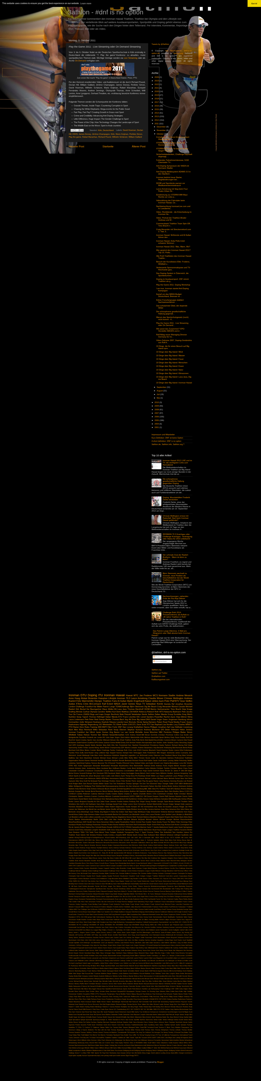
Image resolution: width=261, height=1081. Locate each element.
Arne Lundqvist (163, 850)
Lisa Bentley (142, 960)
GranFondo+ (73, 914)
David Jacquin (163, 884)
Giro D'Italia (114, 912)
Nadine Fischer (182, 983)
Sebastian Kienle (154, 704)
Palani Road (162, 722)
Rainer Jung (158, 781)
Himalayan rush (74, 922)
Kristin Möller (151, 776)
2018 (157, 99)
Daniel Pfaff (163, 796)
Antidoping (168, 748)
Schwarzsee (154, 1012)
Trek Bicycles (84, 1037)
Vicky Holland (135, 763)
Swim (157, 1025)
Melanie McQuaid (138, 819)
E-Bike (184, 891)
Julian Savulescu (154, 942)
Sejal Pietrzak (169, 1014)
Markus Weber (97, 971)
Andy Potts (136, 740)
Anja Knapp (187, 709)
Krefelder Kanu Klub (95, 955)
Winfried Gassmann (180, 1048)
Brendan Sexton (139, 860)
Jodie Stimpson (86, 722)
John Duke (80, 940)
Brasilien (130, 860)
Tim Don (142, 784)
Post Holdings (87, 825)
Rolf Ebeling (156, 1007)
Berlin (142, 740)
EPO (96, 743)
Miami (107, 978)
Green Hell (107, 914)
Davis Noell (78, 886)
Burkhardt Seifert (146, 863)
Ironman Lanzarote (175, 927)
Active (80, 766)
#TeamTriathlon (110, 837)
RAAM (152, 999)
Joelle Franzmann (146, 937)
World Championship (113, 748)
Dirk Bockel (81, 709)
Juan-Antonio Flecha (127, 942)
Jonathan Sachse (144, 940)
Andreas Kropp (85, 848)
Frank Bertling (92, 904)
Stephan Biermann (103, 1022)
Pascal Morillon (121, 994)
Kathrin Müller (183, 948)
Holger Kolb (96, 922)
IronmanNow (149, 807)
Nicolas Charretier (129, 986)
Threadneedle (122, 1032)
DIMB (138, 796)
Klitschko (158, 953)
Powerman (97, 825)
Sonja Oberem (120, 730)
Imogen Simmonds (168, 753)
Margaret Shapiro (164, 817)
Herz (183, 919)
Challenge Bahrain (75, 871)
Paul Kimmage (103, 781)
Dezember (161, 127)
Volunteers (164, 1043)
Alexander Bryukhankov (120, 766)
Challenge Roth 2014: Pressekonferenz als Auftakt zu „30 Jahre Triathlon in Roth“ (176, 614)
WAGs (186, 1043)
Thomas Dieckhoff (135, 709)
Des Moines (117, 886)
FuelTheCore (173, 907)
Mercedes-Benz (170, 976)
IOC (138, 717)
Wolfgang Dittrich (151, 1050)
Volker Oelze (156, 1043)
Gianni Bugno (92, 912)
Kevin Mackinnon (105, 755)
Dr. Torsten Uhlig (130, 891)
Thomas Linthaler (175, 1030)
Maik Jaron (115, 966)
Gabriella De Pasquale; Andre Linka (117, 909)
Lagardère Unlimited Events (82, 958)
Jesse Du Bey (142, 809)
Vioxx (112, 1043)
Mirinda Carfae (172, 981)
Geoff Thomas (167, 909)
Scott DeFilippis (183, 1012)
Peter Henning (114, 996)
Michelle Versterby (119, 981)
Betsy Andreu (124, 791)
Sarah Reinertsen (120, 1012)
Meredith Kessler (181, 976)
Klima (190, 717)
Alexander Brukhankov (101, 766)
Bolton (186, 858)
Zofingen (177, 835)
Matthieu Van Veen (76, 758)
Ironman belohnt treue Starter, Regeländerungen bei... (169, 178)
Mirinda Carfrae (82, 712)
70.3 (115, 724)
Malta (141, 966)
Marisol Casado (178, 707)
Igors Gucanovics (186, 925)
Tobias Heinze (83, 735)
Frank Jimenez (110, 802)
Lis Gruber (134, 960)
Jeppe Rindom (131, 809)
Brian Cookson (151, 860)
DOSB (147, 709)
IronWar (153, 927)
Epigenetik (109, 896)
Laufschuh (168, 776)
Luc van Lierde (127, 732)
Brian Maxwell (171, 860)
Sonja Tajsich (82, 717)
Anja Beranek (158, 748)
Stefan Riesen (73, 1022)
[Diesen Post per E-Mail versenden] (72, 130)
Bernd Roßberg (159, 855)
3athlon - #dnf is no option (105, 12)
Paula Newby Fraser (159, 822)
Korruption (189, 953)
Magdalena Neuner (125, 817)
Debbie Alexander (88, 886)
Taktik (91, 832)
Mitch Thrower (139, 758)
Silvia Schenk (146, 1017)
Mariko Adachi (104, 968)
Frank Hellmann (103, 904)
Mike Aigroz (129, 981)
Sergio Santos (179, 1014)
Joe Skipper (136, 937)
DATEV (132, 796)
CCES (186, 791)
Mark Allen (73, 730)
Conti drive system (172, 876)
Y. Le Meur (82, 1053)
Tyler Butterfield (166, 832)
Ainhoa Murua (181, 840)
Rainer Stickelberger (113, 1002)
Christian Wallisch (124, 873)
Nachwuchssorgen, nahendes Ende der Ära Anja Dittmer (175, 597)
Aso (191, 850)
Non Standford (107, 989)
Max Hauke (117, 819)
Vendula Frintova (96, 835)
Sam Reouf (85, 1012)
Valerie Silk (84, 835)
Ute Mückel (126, 1040)
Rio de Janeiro (74, 827)
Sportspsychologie (99, 1019)
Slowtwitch (102, 830)
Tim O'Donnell (151, 784)
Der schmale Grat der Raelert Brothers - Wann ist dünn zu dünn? (175, 557)
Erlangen (178, 896)
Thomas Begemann (117, 1030)
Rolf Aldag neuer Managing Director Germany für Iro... (171, 336)
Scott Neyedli (77, 1014)
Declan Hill (98, 886)
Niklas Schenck (170, 986)
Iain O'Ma (157, 925)
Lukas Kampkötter (156, 963)
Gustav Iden (159, 914)
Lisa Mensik (151, 960)
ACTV (172, 837)
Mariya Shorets (146, 968)
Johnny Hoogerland (117, 940)
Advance (122, 786)
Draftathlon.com (158, 676)
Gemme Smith (143, 909)
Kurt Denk (116, 712)
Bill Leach (133, 858)
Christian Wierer (176, 768)
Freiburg (132, 802)
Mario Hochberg (124, 968)
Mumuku (132, 722)
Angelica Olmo (87, 850)
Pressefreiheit (144, 745)
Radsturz (189, 999)
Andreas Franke (74, 848)
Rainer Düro (78, 727)
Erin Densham (98, 773)
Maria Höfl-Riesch (93, 968)
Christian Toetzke (163, 768)
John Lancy (96, 940)
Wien (157, 835)
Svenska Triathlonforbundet (134, 1025)
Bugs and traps (97, 714)
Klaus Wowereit (139, 953)
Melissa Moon (138, 976)
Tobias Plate (76, 1035)
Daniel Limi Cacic (131, 881)
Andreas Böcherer (152, 730)
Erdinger (89, 773)
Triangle (165, 784)
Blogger (160, 1062)
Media (76, 976)
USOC (162, 1037)
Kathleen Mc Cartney (171, 948)
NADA (135, 712)
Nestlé (89, 822)
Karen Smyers (108, 948)
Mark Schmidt (187, 755)
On (157, 758)
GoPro (82, 804)
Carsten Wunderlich (90, 868)
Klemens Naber (94, 814)
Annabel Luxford (186, 766)
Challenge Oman (114, 871)
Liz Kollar (185, 960)
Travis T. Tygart (140, 832)
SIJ (145, 1009)
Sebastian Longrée (91, 830)
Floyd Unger (149, 901)
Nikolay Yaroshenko (182, 986)
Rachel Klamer (84, 760)
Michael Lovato (118, 758)
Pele (86, 719)
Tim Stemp (164, 1032)
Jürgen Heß (121, 945)
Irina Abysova (136, 927)
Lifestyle (179, 814)
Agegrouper (87, 766)
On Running (151, 991)
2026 (157, 77)
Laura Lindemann (76, 719)
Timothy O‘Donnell (174, 1032)
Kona (102, 814)
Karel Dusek (89, 948)
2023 (157, 81)
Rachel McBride (119, 825)
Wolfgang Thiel (90, 786)
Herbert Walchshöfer (154, 804)
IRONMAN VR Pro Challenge (79, 925)
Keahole (105, 722)
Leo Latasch (182, 958)
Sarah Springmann (185, 827)
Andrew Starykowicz (145, 748)
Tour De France (76, 714)
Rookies (185, 1007)
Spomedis (89, 1019)
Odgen (185, 989)
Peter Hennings (182, 822)
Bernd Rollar (187, 748)
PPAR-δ (93, 994)
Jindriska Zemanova (85, 937)
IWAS (152, 925)
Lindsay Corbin (125, 960)
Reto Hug (160, 825)
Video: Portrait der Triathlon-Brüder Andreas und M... (171, 219)
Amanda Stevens (95, 845)
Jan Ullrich (90, 732)
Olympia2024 (121, 991)
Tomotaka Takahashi (113, 1035)
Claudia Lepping (101, 876)
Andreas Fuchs (161, 766)
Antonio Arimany (75, 768)
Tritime (156, 832)
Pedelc (185, 994)
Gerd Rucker (89, 753)
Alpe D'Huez (79, 845)
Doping (92, 695)
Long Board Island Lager (83, 963)
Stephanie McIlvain (116, 1022)
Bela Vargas (86, 855)
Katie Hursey (90, 950)
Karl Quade (117, 948)
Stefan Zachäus (91, 1022)
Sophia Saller (188, 1017)
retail (110, 1055)
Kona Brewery (180, 953)
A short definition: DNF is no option (166, 441)
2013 (157, 116)
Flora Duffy (79, 753)
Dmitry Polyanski (101, 891)
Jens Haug (131, 935)
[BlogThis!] (74, 130)
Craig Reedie (133, 878)
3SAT (136, 837)
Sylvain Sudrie (175, 1025)
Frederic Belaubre (106, 907)
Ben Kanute (85, 791)
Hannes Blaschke (125, 917)
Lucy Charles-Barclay (109, 817)
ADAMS (177, 837)
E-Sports (189, 891)
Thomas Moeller (186, 1030)
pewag (106, 1055)
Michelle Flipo (97, 981)
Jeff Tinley (94, 935)
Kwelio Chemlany (152, 955)
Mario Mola (183, 817)
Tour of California (163, 1035)
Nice (94, 822)
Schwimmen (163, 1012)
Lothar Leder (83, 817)
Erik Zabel (101, 802)
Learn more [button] (85, 3)
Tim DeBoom (146, 1032)
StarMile (136, 1019)
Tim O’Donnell (110, 763)
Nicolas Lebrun (141, 986)
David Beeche (144, 884)
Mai (158, 398)
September (162, 387)
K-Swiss (112, 812)
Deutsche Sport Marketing (176, 886)
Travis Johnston (74, 1037)
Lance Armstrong (139, 698)
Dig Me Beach (150, 707)
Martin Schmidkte (129, 971)
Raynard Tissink (186, 1002)
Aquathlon (127, 789)
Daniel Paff (154, 881)
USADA (86, 714)
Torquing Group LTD (151, 1035)
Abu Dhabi (104, 840)
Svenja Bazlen (105, 719)
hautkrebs (185, 835)
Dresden (139, 891)
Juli (158, 394)
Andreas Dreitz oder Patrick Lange (180, 845)
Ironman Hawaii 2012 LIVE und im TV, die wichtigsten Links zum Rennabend (177, 463)
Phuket (78, 825)
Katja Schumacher (153, 812)
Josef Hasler (177, 940)
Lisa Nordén (167, 724)
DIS (162, 730)
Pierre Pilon (78, 999)
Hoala (89, 922)
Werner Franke (172, 1045)
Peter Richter (126, 781)
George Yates (187, 909)
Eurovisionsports (108, 899)
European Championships (87, 899)
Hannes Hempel (122, 753)
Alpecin (86, 845)
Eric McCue (123, 896)
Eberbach (72, 894)
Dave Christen (79, 884)
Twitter (171, 784)
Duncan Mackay (165, 891)
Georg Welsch (140, 773)
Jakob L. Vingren (79, 932)
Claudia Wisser (155, 698)
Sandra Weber (98, 784)
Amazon (104, 845)
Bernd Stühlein (108, 791)
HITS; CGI (80, 917)
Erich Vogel (140, 896)
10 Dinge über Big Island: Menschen (171, 363)
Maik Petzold (125, 714)
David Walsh (83, 799)
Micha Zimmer (114, 978)
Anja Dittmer (181, 717)
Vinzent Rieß (93, 1043)
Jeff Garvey (79, 935)
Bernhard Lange (180, 855)
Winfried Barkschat (167, 1048)
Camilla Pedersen (83, 794)
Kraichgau (80, 745)
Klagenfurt (124, 755)
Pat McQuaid (92, 781)
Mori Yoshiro (118, 983)
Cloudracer (89, 771)
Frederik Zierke (118, 907)
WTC (136, 695)
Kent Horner (151, 950)
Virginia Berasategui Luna (173, 763)
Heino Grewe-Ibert (107, 919)
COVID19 (72, 794)
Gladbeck (122, 912)
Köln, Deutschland (106, 130)
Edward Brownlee (99, 894)
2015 (157, 109)
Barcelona (185, 853)
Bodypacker (159, 791)
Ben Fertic (112, 727)
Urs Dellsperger (117, 1040)
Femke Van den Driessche (105, 901)
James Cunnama (181, 753)
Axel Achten (83, 853)
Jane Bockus (155, 932)
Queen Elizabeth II (143, 999)
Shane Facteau (97, 1017)
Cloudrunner (124, 876)
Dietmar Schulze (141, 889)
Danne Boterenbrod (164, 881)
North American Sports (119, 989)
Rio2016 (72, 740)
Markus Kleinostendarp (83, 819)
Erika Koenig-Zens (160, 896)
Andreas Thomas (131, 848)
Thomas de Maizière (110, 1032)
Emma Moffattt (187, 894)
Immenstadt (72, 927)
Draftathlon (138, 727)
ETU (120, 717)
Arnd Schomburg (137, 789)
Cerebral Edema (163, 868)
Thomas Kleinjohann (162, 1030)
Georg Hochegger (127, 773)
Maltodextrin (148, 966)
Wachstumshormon (80, 1045)
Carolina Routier (182, 865)
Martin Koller (118, 971)
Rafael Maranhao (89, 137)
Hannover (135, 917)
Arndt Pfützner (145, 850)
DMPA (75, 881)
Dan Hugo (143, 771)
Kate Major (129, 812)
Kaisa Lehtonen (176, 945)
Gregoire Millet (125, 914)
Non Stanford (133, 745)
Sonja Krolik (119, 830)
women (123, 1055)
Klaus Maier (96, 953)
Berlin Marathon (148, 855)
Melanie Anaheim (99, 976)
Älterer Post (138, 146)
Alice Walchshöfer (136, 766)
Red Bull (102, 1004)
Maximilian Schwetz (91, 758)
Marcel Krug (177, 755)
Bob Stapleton (162, 858)
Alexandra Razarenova (111, 842)
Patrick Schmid (135, 822)
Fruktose (155, 907)
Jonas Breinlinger (82, 812)
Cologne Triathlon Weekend (155, 876)
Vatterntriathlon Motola (176, 1040)
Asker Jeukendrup (88, 768)
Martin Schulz (139, 971)
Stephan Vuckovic (135, 730)
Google (179, 912)
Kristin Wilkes (134, 955)
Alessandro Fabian (147, 786)
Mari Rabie (175, 817)
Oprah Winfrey (164, 737)
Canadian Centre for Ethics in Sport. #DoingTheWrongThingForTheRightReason (142, 865)
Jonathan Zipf (164, 727)
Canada (112, 865)
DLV (141, 796)
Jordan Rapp (168, 940)
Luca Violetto (124, 963)
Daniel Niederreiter (143, 881)
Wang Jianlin (99, 748)
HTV (148, 724)
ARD (100, 727)
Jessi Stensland (154, 935)
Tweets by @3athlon (160, 44)
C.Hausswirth (156, 863)
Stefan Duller (157, 1019)
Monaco (71, 983)
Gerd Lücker (150, 773)
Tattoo (137, 1027)
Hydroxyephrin (153, 922)
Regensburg (93, 724)
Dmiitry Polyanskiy (89, 891)
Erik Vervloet (131, 743)
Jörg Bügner (104, 812)
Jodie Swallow (168, 743)
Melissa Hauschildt (151, 737)
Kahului (155, 945)
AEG (75, 766)
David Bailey (135, 884)
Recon (90, 1004)
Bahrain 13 (130, 853)
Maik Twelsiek (138, 817)
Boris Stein (169, 791)
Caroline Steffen (105, 712)
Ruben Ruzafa (107, 827)
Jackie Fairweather (161, 930)
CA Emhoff (164, 863)
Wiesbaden (107, 724)
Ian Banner (165, 925)
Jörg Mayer (103, 945)
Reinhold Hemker (97, 760)
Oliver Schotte (100, 991)
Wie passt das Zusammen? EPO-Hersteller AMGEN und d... (170, 330)
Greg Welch (187, 714)
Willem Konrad (122, 1048)
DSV (85, 881)
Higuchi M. (188, 919)
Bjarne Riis (140, 858)
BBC (146, 789)
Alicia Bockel (174, 842)
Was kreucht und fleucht (123, 1045)
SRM (155, 1009)
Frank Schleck (145, 904)
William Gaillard (135, 137)
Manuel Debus (166, 966)
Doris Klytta (121, 891)
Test (114, 784)
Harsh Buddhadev (169, 917)
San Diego (93, 1012)
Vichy (87, 1043)
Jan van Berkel (99, 809)
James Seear (121, 932)
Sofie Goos (111, 830)
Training (93, 727)
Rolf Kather (148, 760)
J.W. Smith (126, 930)
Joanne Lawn (118, 937)
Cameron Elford (105, 865)
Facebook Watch (114, 773)
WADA (117, 704)
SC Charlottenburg (120, 1009)
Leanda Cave (122, 722)
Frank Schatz (134, 904)
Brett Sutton (122, 724)
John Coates (106, 776)
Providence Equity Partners (160, 745)
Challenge (80, 707)
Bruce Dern (85, 863)
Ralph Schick (152, 825)
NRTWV (174, 983)
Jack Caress (141, 930)
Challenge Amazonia (185, 868)
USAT (176, 784)
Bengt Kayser (111, 855)
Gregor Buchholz (111, 714)
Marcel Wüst (183, 966)
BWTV (105, 727)
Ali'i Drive (167, 842)
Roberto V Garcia (108, 1007)
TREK (82, 832)
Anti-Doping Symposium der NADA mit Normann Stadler (172, 167)
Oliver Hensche (79, 991)
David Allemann (125, 884)
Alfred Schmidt (158, 842)
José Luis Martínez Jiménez (110, 942)
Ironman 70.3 (123, 698)
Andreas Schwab (119, 848)
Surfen (80, 748)
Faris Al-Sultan (119, 701)
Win (159, 1048)
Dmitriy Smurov (143, 799)
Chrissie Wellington (173, 698)
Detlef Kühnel (82, 743)
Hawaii (129, 695)
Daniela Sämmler (175, 796)
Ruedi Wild (82, 1009)
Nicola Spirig (142, 722)
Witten (71, 786)
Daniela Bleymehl (149, 750)
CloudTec (81, 771)
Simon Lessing (167, 760)
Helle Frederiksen (149, 753)
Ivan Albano (86, 930)
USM (158, 1037)
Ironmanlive (74, 722)
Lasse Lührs (144, 814)
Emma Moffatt (115, 743)
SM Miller (150, 1009)
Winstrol (189, 1048)
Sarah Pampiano (109, 1012)
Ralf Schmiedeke (140, 825)
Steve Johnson (159, 1022)
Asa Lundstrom (173, 850)
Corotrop (93, 878)
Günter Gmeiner (181, 914)
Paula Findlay (180, 737)
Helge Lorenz (128, 804)
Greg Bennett (115, 914)
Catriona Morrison (98, 794)
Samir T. (150, 827)
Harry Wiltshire (161, 773)
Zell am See (130, 1053)
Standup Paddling (131, 830)
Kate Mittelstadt (150, 948)
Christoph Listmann (170, 873)
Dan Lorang (128, 727)
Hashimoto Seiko (181, 917)
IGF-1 (181, 922)
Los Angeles (95, 963)
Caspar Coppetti (103, 868)
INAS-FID (186, 922)
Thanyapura (185, 1027)
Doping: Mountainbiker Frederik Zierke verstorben (176, 498)
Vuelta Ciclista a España (112, 835)
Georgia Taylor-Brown (165, 802)
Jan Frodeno (145, 695)
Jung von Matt (182, 942)
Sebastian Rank (106, 730)
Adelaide (156, 840)
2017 (157, 102)
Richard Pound (104, 137)
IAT (139, 807)
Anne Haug (74, 698)
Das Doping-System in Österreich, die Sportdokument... (172, 274)
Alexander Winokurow (95, 842)
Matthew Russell (138, 973)
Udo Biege (168, 1037)
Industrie (98, 927)
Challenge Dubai (86, 871)
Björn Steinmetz (137, 707)
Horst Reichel (89, 807)
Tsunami (144, 1037)
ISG (142, 807)
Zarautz (123, 1053)
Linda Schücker (114, 960)
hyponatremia (92, 1055)
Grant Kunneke (98, 914)
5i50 (140, 837)
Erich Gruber (132, 896)
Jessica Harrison (154, 809)
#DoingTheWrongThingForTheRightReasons (89, 837)
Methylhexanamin (74, 978)
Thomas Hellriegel (97, 717)
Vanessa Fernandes (154, 1040)
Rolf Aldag (188, 745)
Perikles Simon (135, 134)
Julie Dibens (115, 776)
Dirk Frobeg (176, 889)
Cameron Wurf (182, 740)
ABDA (157, 837)
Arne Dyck (154, 850)
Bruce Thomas (110, 863)
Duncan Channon (154, 891)
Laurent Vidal (148, 958)
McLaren (127, 819)
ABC (152, 837)
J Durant (110, 930)
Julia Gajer (110, 737)
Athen (98, 768)
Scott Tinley (79, 830)
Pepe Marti (77, 996)
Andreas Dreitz (149, 766)
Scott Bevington (172, 1012)
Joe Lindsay (127, 937)
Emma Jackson (104, 743)
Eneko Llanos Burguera (78, 802)
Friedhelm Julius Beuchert (132, 907)
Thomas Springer (132, 784)
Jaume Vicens (176, 932)
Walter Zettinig (109, 1045)
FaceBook (82, 737)
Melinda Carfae (118, 976)
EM (186, 771)
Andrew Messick (184, 695)
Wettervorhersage (78, 1048)
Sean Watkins (106, 1014)
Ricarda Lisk (181, 781)
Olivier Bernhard (110, 991)
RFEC (157, 999)
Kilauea (112, 722)
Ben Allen (94, 855)
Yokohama (112, 1053)
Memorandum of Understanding (154, 976)
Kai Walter (98, 707)
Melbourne (108, 976)
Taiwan (102, 1027)
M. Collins (179, 963)
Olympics (152, 722)
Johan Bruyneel (94, 776)
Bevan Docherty (151, 735)
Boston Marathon (85, 860)
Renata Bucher (132, 1004)
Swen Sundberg (149, 1025)
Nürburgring (155, 989)
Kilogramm (179, 950)
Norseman (105, 822)
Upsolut (91, 748)
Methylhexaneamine (87, 978)
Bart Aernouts (178, 748)
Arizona (125, 850)
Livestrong (187, 727)
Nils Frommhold (121, 745)
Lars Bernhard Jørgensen (107, 958)
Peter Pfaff (169, 701)
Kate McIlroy (140, 948)
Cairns (87, 865)
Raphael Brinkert (175, 1002)
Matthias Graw (150, 973)
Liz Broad (178, 960)
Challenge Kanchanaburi (100, 871)
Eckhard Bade (80, 894)
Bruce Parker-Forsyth (97, 863)
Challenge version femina (128, 871)
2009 (157, 406)
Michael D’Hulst (159, 978)
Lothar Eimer (104, 963)
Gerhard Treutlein (181, 802)
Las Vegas (160, 776)
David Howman (129, 130)
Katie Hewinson (79, 950)
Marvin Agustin (158, 971)
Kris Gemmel (123, 814)
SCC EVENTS (135, 1009)
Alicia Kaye (183, 842)
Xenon (77, 1053)
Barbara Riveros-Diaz (174, 853)
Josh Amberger (85, 942)
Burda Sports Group (133, 863)
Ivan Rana (158, 807)
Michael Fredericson (180, 978)
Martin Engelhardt (135, 701)
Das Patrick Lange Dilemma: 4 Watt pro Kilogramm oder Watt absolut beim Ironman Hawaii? (171, 633)
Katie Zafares (99, 950)
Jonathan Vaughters (157, 940)
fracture (84, 1055)
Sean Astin (86, 1014)
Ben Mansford (101, 855)
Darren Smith (187, 796)
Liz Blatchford (187, 814)
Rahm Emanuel (86, 1002)
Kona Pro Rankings (138, 776)
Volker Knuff (147, 1043)
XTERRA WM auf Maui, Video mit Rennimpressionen (170, 144)
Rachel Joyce (169, 717)
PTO (71, 727)
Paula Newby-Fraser (177, 722)
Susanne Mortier (186, 830)
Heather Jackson (173, 773)
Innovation (127, 927)
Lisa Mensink (160, 960)
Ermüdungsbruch (186, 896)
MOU (98, 966)
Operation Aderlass (166, 758)
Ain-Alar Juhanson (133, 786)
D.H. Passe (173, 878)
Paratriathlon (125, 822)
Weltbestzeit (187, 784)
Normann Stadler (167, 695)
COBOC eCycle (178, 863)
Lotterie (71, 778)
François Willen (79, 907)
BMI (143, 735)
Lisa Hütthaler (177, 727)
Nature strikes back (154, 701)
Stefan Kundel (178, 1019)
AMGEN (81, 840)
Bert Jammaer (77, 858)
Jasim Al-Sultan (166, 932)
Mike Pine (145, 981)
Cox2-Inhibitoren (101, 878)
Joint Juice (127, 940)
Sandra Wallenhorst (160, 827)
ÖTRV (71, 766)
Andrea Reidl (152, 845)
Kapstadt (81, 948)
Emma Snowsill (80, 773)
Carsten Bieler (95, 750)
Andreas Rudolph (96, 848)
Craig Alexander (164, 707)
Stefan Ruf (82, 1022)
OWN (177, 989)
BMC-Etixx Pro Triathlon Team (159, 789)
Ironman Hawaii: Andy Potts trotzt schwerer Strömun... (170, 242)
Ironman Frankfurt (77, 732)
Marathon (153, 817)
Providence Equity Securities (123, 999)
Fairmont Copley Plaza (175, 899)
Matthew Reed (128, 973)
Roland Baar (148, 1007)
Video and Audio (147, 763)
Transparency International (179, 1035)
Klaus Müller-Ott (109, 709)
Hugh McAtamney (119, 922)
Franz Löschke (129, 717)
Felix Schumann (90, 901)
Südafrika (72, 1027)
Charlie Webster (155, 871)
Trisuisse (150, 832)
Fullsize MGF (73, 909)
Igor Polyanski (175, 925)
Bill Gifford (125, 858)
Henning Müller (154, 919)
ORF (173, 989)
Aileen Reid (172, 840)
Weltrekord (150, 1045)
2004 (157, 424)
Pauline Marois (178, 994)
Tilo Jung (139, 1032)
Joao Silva (165, 809)
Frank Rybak (125, 904)
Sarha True (138, 1012)
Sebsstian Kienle (151, 1014)
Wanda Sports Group (135, 835)
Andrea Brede (167, 786)
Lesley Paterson (154, 755)
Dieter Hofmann (172, 730)
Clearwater (73, 771)
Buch (117, 863)
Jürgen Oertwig (139, 945)
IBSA (176, 922)
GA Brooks (94, 909)
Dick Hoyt (106, 889)
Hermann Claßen (175, 919)
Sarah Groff (157, 760)
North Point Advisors (135, 989)
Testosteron (121, 784)
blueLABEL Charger (177, 1053)
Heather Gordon (86, 919)
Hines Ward (83, 922)
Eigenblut (126, 894)
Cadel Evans (80, 865)
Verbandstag (73, 1043)
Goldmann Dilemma (166, 912)
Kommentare (161, 661)
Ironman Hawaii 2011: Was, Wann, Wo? (173, 247)
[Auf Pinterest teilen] (82, 130)
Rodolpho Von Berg (127, 1007)
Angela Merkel (173, 766)
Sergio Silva (188, 1014)
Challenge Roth (122, 750)
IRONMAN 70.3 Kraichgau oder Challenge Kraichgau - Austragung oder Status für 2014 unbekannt (177, 536)
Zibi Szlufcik (187, 763)
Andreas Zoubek (152, 848)
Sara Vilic (100, 1012)
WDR (124, 835)
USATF (154, 1037)
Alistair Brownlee (89, 698)
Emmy (123, 743)
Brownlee (78, 863)
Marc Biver (175, 966)
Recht (85, 1004)
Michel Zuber (88, 981)
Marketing (78, 971)
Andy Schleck (92, 789)
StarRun (142, 1019)
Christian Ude (113, 873)
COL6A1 (186, 863)
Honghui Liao (104, 922)
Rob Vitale (189, 1004)
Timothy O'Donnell (123, 763)
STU (158, 1009)
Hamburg (182, 719)
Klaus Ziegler (149, 953)
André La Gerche (174, 848)
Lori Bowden (73, 817)
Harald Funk (117, 804)
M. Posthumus (73, 966)
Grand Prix (81, 914)
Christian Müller (103, 873)
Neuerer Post (76, 146)
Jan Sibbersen (79, 809)
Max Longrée (170, 973)
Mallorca (146, 817)
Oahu (181, 989)
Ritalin (183, 1004)
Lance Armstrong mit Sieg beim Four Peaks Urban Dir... (172, 190)
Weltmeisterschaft (140, 1045)
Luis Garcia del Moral (142, 963)
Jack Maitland (150, 930)
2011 (157, 124)
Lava (173, 814)
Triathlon (114, 1037)
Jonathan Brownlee (183, 704)
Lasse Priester (155, 814)
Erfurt (182, 750)
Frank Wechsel (165, 904)
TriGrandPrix (100, 1037)
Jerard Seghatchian (142, 935)
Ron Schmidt (96, 827)
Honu (111, 922)
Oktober (160, 134)
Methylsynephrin (99, 978)
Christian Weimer (185, 794)
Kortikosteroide (74, 955)
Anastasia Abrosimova (120, 845)
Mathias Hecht (182, 971)
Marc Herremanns (112, 778)
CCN (170, 863)
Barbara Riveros (181, 789)
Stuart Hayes (157, 830)
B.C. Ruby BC (103, 853)
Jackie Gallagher (173, 930)
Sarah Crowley (81, 740)
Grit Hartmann (91, 804)
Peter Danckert (103, 996)
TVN (87, 832)
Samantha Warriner (139, 827)
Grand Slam (89, 914)
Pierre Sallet (87, 999)
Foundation (178, 901)
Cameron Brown (170, 740)
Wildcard (106, 740)
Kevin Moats (168, 950)
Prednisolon (110, 999)
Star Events (129, 1019)
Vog (126, 719)
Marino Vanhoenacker (160, 709)
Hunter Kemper (131, 807)
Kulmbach (143, 955)
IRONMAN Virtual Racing (140, 925)
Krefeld (86, 955)
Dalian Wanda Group (164, 714)
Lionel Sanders (147, 717)
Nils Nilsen (84, 989)
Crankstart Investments (120, 796)
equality (79, 1055)
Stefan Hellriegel (168, 1019)
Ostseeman (72, 994)
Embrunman (178, 894)
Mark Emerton (156, 968)
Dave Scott (141, 724)
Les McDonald (141, 755)
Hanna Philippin (150, 727)
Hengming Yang (186, 773)
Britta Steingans (181, 860)
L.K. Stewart (170, 955)
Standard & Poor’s (119, 1019)
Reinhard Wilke (91, 730)
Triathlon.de (121, 1037)
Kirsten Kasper (74, 953)
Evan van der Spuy (121, 899)
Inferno (111, 927)
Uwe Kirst (134, 1040)
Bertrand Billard (87, 858)
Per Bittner (172, 822)
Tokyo (159, 784)
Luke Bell (165, 963)
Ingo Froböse (119, 927)
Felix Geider (73, 901)
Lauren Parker (138, 958)
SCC (128, 1009)
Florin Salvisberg (139, 901)
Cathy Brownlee (120, 868)
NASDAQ (167, 983)
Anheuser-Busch (103, 789)
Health (79, 919)
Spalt (70, 1019)
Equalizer (116, 896)
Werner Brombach (160, 1045)
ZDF (122, 748)
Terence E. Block (164, 1027)
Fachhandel (152, 899)
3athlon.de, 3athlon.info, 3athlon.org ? (168, 444)
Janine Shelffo (110, 809)
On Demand (80, 61)
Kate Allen (94, 755)
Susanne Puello (86, 1025)
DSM (82, 881)
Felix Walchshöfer (85, 701)
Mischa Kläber (182, 981)
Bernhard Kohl (74, 750)
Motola (136, 983)
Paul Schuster (168, 994)
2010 (157, 402)
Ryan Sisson (109, 1009)
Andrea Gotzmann (179, 786)
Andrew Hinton (163, 848)
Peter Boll (94, 996)
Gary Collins (134, 909)
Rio (191, 825)
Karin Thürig (125, 776)
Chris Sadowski (93, 873)
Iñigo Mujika (102, 930)
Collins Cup (178, 735)
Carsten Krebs (78, 868)
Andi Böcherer (133, 845)
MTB (103, 778)
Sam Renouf (87, 784)
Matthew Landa (117, 973)
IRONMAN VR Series (96, 925)
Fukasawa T (182, 907)
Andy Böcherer (80, 789)
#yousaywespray (112, 786)
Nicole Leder (150, 758)
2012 (157, 120)
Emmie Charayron (75, 896)
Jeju (100, 935)
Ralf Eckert (107, 704)
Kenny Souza (142, 950)
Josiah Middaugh (83, 755)
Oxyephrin (86, 994)
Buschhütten (159, 740)
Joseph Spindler (74, 942)
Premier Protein (107, 825)
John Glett (88, 940)
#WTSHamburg (121, 837)
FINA (145, 899)
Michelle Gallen (107, 981)
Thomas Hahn (149, 1030)
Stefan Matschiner (145, 830)
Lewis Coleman (89, 960)
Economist (89, 894)
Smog (181, 1017)
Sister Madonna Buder (159, 1017)
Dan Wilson (111, 881)
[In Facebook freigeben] (79, 130)
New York (184, 778)
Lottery (90, 817)
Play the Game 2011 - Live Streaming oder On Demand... (172, 324)
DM (145, 796)
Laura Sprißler (166, 814)
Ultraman (109, 1040)
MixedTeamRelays (75, 822)
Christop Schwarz (158, 873)
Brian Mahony (161, 860)
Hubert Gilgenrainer (117, 807)
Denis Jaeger (107, 886)
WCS (155, 695)
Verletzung (80, 1043)
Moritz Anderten (128, 983)
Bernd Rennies (96, 791)
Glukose (157, 912)
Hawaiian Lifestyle (107, 698)
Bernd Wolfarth (170, 855)
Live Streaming (130, 58)
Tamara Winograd (129, 1027)
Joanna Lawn (108, 937)
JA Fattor (133, 930)
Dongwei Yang (112, 891)
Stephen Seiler (128, 1022)
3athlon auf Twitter (159, 673)
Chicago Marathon (167, 871)
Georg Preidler (151, 802)
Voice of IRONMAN (136, 1043)
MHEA (98, 778)
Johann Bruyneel (171, 937)
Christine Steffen (146, 873)
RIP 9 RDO (163, 999)
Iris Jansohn (146, 927)
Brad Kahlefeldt (111, 860)
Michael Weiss (162, 778)
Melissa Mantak (128, 976)
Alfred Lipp (149, 842)
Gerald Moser (73, 912)
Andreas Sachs (107, 848)
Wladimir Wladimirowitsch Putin (96, 1050)
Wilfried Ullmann (104, 1048)
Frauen (87, 907)
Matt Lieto (108, 819)
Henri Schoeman (139, 804)
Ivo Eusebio (167, 807)
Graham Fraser (187, 912)
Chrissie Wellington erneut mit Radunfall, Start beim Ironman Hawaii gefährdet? (176, 518)
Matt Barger (77, 973)
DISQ (70, 881)
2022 (157, 84)
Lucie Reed (79, 778)
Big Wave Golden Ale (114, 858)
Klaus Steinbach (117, 953)
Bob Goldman (152, 858)
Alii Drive (132, 719)
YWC (88, 1053)
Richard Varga (168, 1004)
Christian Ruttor (172, 794)
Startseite (108, 146)
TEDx (80, 1027)
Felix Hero (80, 901)
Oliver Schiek (90, 991)
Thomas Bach (118, 719)
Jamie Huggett (131, 932)
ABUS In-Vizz (164, 837)
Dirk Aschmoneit (153, 889)
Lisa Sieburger (170, 960)
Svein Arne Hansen (110, 1025)
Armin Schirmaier (134, 850)
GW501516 (102, 909)
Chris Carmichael (159, 794)
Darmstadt (175, 881)
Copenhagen (73, 878)
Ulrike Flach (101, 1040)
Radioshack (182, 999)
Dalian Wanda (111, 717)
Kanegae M (74, 948)
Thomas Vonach (97, 1032)
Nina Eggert (93, 989)
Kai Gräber (120, 812)
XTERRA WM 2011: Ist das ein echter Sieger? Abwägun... (172, 150)
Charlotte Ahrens (145, 794)
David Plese (173, 884)
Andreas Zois (141, 848)
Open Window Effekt (163, 991)
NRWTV (188, 724)
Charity (108, 794)
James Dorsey (85, 134)
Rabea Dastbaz (172, 999)
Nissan (99, 989)
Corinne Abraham (83, 878)
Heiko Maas (96, 919)
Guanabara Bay (135, 914)
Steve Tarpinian (170, 1022)
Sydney (88, 763)
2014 (157, 113)
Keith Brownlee (126, 950)
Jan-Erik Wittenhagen (143, 932)
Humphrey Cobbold (141, 922)
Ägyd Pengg (130, 1055)
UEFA (149, 1037)
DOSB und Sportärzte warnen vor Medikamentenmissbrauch (170, 184)
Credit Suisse (142, 878)
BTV (177, 701)
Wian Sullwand (149, 835)
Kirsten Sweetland (85, 953)
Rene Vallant (142, 1004)
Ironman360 (78, 930)
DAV (178, 878)
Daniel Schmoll (153, 771)
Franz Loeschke (176, 904)
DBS (137, 771)
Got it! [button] (254, 3)
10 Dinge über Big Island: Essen (170, 366)
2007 (157, 413)
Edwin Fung (109, 894)
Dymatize (164, 799)
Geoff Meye (158, 909)
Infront (189, 719)
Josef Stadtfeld (187, 940)
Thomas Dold (139, 1030)
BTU (172, 789)
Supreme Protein (74, 1025)
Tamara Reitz (117, 1027)
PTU (97, 994)
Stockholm (178, 1022)
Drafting (72, 712)
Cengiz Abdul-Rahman (149, 868)
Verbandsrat (188, 1040)
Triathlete (108, 1037)
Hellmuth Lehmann (120, 919)
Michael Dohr (148, 978)
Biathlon (133, 791)
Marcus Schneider (80, 968)
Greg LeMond (99, 753)
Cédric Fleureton (153, 878)
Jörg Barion (114, 732)
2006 (157, 417)
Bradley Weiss (178, 791)
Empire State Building (88, 896)
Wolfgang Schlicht (175, 1050)
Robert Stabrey (85, 827)
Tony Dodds (124, 1035)
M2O (80, 966)
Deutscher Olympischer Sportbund (91, 889)
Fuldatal (189, 907)
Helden (138, 743)
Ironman (74, 695)
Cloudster (132, 876)
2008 (157, 410)
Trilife (127, 1037)
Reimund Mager (121, 1004)
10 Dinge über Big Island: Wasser (170, 356)
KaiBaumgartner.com (161, 680)
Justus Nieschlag (180, 743)
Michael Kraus (105, 758)
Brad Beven (101, 860)
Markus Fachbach (126, 778)
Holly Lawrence (186, 804)
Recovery (96, 1004)
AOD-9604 (88, 840)
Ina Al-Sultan (81, 927)
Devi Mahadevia (108, 799)
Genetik (150, 909)
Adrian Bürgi (164, 840)
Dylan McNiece (176, 891)
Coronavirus (118, 771)
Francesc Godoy (74, 904)
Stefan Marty (188, 1019)
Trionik (132, 1037)
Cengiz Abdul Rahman (134, 868)
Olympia (93, 712)
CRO (74, 865)
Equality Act (91, 802)
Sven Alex (120, 1025)
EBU (170, 799)
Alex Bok (158, 786)
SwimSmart (80, 763)
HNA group (88, 917)
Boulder (93, 860)
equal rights (72, 1055)
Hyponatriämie (163, 922)
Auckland (104, 768)
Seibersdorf (161, 1014)
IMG (158, 753)
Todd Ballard (85, 1035)
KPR (74, 745)
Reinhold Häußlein (111, 760)
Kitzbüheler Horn (181, 812)
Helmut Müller (131, 919)
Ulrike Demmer (92, 1040)
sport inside (116, 1055)
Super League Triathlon (171, 830)
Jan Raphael (156, 724)
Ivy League (94, 930)
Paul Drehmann (157, 994)
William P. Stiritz (152, 1048)
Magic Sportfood (106, 966)
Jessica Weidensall (166, 935)
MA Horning (86, 966)
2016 (157, 106)
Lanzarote (95, 958)
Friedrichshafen (147, 907)
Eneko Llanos (174, 750)
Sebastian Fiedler (117, 1014)
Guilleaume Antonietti (148, 914)
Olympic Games (140, 991)
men (102, 1055)
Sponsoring (73, 748)
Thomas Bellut (129, 1030)
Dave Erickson (96, 884)
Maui (81, 730)
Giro (78, 804)
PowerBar (158, 717)
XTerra (79, 704)
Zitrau (144, 1053)
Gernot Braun (82, 912)
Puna (135, 999)
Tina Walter (184, 1032)
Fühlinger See (85, 909)
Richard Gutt (169, 825)
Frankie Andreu (123, 802)
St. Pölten (109, 1019)
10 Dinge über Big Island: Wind (169, 352)
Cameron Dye (94, 865)
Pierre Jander (137, 781)
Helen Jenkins (186, 730)
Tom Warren (101, 1035)
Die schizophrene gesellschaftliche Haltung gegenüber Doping (173, 481)
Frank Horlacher (114, 904)
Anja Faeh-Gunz (97, 850)
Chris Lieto (132, 750)
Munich (141, 983)
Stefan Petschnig (180, 760)
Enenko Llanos (100, 896)
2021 (157, 88)
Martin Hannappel (108, 971)
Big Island (141, 719)
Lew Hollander (79, 960)
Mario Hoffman (135, 968)
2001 (157, 427)
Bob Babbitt (149, 740)
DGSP (190, 878)
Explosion (136, 899)
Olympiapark (130, 991)
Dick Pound (114, 889)
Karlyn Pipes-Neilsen (128, 948)
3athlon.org (178, 53)
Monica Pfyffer (79, 983)
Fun (79, 909)
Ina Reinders (90, 927)
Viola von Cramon (104, 1043)
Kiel (174, 950)
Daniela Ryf (169, 704)
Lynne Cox (172, 963)
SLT (123, 827)
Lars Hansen (120, 958)
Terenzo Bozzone (97, 763)
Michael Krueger (165, 819)
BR (125, 853)
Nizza (98, 822)
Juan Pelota (94, 812)
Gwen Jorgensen (170, 719)
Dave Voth (116, 884)
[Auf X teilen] (77, 130)
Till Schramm (131, 1032)
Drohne (145, 891)
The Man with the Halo (102, 1030)
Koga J (163, 953)
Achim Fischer (113, 840)
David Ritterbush (182, 884)
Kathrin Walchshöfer (132, 737)
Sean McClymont (95, 1014)
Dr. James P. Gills (177, 771)
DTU (83, 695)
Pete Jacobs (187, 712)
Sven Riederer (74, 832)
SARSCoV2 (117, 827)
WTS (161, 712)
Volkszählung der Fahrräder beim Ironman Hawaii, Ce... (170, 201)
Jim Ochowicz (178, 935)
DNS (148, 719)
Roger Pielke (138, 1007)
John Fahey (185, 809)
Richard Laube (158, 1004)
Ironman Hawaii (114, 695)
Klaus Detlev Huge (81, 814)
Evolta (130, 899)
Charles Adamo (117, 794)
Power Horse (101, 999)
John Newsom (105, 940)
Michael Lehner (151, 778)
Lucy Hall (132, 963)
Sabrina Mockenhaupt (181, 1009)
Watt (132, 1045)
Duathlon (90, 743)
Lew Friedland (166, 755)
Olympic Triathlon (102, 701)
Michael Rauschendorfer (182, 819)
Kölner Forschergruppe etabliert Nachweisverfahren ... (170, 301)
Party (172, 737)
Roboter (117, 1007)
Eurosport (99, 899)
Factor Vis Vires (161, 899)
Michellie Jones (142, 732)
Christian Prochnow (165, 735)
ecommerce (188, 1053)
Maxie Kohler (180, 973)
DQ (78, 881)
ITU (100, 695)
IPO (103, 737)
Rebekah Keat (73, 1004)
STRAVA (128, 827)
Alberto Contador (131, 748)
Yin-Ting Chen (104, 1053)
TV (143, 704)
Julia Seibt (145, 942)
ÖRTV (136, 1055)
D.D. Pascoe (164, 878)
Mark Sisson (181, 968)
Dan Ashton (92, 881)
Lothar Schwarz (114, 963)
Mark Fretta (165, 968)
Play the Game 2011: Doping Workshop (173, 285)
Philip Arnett (164, 996)
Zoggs (148, 1053)
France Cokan (187, 901)
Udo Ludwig (176, 1037)
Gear (182, 701)
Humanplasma (130, 922)
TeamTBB (143, 1027)
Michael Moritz (78, 981)
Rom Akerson (165, 1007)
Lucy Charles (179, 724)
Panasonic (103, 994)
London (72, 707)
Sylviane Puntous (186, 1025)
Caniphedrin (173, 865)
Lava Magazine (158, 958)
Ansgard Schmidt (116, 789)
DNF (120, 727)
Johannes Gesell (183, 937)
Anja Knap (107, 850)
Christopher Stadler (76, 796)
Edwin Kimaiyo (118, 894)
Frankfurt (89, 707)
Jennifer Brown (107, 935)
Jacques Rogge (178, 807)
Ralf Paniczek (133, 1002)
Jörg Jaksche (94, 945)
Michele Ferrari (174, 778)
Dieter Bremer (131, 889)
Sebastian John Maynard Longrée (134, 1014)
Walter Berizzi (99, 1045)
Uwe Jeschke (98, 740)
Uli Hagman (184, 1037)
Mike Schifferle (154, 981)
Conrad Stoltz (108, 771)
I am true (172, 922)
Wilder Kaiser (94, 1048)
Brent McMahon (138, 768)
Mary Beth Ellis (109, 745)
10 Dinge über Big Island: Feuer (170, 359)
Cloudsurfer (98, 771)
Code (137, 876)
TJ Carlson (86, 1027)
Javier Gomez (102, 732)
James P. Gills (111, 932)
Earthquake (176, 799)
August (160, 391)
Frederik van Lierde (94, 737)
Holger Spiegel (174, 804)
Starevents (149, 1019)
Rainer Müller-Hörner (99, 1002)
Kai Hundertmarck (164, 945)
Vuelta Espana (173, 1043)
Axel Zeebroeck (92, 853)
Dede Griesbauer (95, 799)
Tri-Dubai (92, 1037)
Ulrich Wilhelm (81, 1040)
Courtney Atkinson (104, 796)
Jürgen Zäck (119, 737)
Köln (113, 134)
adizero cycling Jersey (163, 1053)
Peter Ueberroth (124, 996)
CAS (130, 724)
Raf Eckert (129, 825)
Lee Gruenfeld (168, 958)
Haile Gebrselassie (98, 917)
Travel (190, 1035)
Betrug (116, 791)
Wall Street (91, 1045)
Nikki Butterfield (160, 986)
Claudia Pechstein (113, 876)
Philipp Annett (173, 996)
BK (110, 853)
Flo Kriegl (118, 901)
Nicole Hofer (150, 986)
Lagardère (132, 755)
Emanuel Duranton (167, 894)
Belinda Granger (75, 791)
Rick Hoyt (177, 1004)
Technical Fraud (152, 1027)
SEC (142, 1009)
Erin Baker (170, 896)
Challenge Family (108, 750)
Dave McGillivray (107, 884)
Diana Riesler (165, 771)
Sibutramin (138, 1017)
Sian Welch (130, 1017)
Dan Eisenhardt (101, 881)
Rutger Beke (77, 784)
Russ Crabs (100, 1009)
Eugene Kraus (73, 899)
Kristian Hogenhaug (123, 955)
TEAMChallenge (122, 707)
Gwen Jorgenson (169, 914)
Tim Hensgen (155, 1032)
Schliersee (146, 1012)
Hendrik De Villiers (142, 919)
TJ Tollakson (95, 1027)
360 (132, 837)
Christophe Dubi (74, 876)
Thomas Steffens (86, 1032)
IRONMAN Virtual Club (124, 925)
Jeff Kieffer (87, 935)
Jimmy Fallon (188, 935)
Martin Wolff (149, 971)
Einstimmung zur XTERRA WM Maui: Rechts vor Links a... (172, 196)
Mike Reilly (128, 758)
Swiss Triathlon (164, 1025)
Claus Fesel (187, 768)
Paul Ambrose (147, 994)
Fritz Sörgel (140, 802)
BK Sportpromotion (117, 853)
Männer (161, 983)
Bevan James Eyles (100, 858)
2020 (157, 91)
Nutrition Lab (146, 989)
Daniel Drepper (153, 796)
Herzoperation (147, 743)
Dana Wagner (120, 881)
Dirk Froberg (185, 889)
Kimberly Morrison (167, 812)
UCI (100, 724)
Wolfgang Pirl (79, 786)
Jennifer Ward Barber (120, 935)
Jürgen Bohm (112, 945)
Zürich (153, 1053)
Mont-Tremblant (90, 983)
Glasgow (128, 912)
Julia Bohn (138, 942)
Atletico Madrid (73, 853)
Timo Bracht (176, 709)
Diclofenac (122, 889)
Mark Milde (173, 968)
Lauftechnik (129, 958)
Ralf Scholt (153, 1002)
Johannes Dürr (174, 809)
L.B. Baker (162, 955)
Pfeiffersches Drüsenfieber (140, 996)
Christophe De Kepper (185, 873)
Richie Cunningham (182, 825)
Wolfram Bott (100, 786)
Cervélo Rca (174, 868)
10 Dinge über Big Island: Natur (169, 370)
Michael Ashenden (126, 978)
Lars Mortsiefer (134, 814)
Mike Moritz (137, 981)
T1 (76, 1027)
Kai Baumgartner (173, 51)
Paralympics (111, 994)
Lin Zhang (105, 960)
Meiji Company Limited (85, 976)
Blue (146, 858)
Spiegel (82, 1019)
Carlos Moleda (150, 768)
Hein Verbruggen (135, 753)
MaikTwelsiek (124, 966)
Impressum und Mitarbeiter (163, 435)
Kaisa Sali (184, 945)
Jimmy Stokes (73, 937)
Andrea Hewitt (135, 735)
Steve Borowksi (138, 1022)
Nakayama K (77, 986)
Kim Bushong (188, 950)
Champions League (143, 871)
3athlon (151, 714)
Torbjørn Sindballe (117, 832)
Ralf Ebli (189, 737)
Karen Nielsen (98, 948)
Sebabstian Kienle (139, 714)
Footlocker (157, 901)
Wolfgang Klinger (162, 1050)
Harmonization (157, 917)
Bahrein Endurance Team (143, 853)
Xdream (113, 740)
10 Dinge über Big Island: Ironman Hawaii (174, 383)
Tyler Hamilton (177, 832)
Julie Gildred (165, 942)
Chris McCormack (92, 704)
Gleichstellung (149, 912)
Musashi (147, 983)
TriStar (85, 748)
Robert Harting (85, 1007)
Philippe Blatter (179, 732)
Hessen (165, 804)
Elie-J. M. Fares (148, 894)
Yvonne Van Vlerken (100, 735)
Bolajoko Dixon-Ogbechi (176, 858)
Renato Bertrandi (125, 760)
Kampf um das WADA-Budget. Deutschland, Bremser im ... (169, 295)
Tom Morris (93, 1035)
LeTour (186, 776)
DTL (134, 724)
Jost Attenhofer (96, 942)
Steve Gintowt (148, 1022)
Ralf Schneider (144, 1002)
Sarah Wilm (130, 1012)
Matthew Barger (106, 973)
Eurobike (177, 714)
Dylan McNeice (155, 799)
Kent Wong (160, 950)
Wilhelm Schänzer (120, 137)
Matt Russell (86, 973)
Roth (157, 712)
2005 (157, 420)
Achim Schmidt (124, 840)
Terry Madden (176, 1027)
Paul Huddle (146, 822)
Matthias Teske (160, 973)
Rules (87, 727)
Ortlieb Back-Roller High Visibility (181, 991)
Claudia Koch (90, 876)
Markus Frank (86, 971)
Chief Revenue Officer (181, 871)
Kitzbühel (115, 755)
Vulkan (181, 1043)
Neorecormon (118, 986)
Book (76, 860)
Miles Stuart (163, 981)
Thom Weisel (99, 832)
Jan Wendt (90, 809)
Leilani (175, 958)
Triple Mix (138, 1037)
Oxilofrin (79, 994)
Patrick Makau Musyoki (134, 994)
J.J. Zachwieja (117, 930)
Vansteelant (165, 1040)
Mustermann (154, 983)
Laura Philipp (178, 776)
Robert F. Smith (74, 1007)
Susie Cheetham (97, 1025)
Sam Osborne (76, 1012)
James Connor (90, 932)
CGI (190, 791)
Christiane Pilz (135, 873)
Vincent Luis (158, 763)
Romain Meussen (176, 1007)
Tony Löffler (132, 1035)
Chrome (83, 876)
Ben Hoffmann (114, 768)
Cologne (142, 876)
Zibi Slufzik (138, 1053)
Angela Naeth (77, 850)
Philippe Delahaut (184, 996)
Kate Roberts (159, 948)
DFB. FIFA (184, 878)
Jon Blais (135, 940)
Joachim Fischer (98, 937)
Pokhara (94, 999)
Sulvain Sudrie (187, 1022)
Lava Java (122, 709)
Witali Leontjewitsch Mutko (77, 1050)
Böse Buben (85, 750)
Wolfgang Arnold (128, 1050)
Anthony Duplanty (117, 850)
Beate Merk (78, 855)
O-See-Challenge (165, 989)
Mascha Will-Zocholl (170, 971)
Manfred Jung (156, 966)
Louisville (97, 817)
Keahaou (97, 722)
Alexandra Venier (124, 842)
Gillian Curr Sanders (103, 912)
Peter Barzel (86, 996)
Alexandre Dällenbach (138, 842)
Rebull (81, 1004)
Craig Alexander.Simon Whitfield (118, 878)
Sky (168, 1017)
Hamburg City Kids (112, 917)
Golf (175, 912)
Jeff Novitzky (121, 809)
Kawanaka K (108, 950)
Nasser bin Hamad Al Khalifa (91, 986)
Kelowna (134, 950)
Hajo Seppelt (111, 753)
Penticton (168, 732)
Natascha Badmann (172, 712)
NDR (85, 822)
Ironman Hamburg (162, 927)
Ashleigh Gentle (184, 850)
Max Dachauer (138, 778)
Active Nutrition (135, 840)
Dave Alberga (183, 881)
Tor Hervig (140, 1035)
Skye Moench (174, 1017)
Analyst (110, 845)
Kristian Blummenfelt (109, 955)
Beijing (189, 789)
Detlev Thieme (138, 886)
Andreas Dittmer (162, 845)
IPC (191, 922)
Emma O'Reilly (186, 799)
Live (190, 776)
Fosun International (167, 901)
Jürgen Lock (129, 945)
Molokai (189, 981)
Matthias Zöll (127, 712)
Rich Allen (150, 1004)
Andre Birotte (143, 845)
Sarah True (108, 784)
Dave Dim (87, 884)
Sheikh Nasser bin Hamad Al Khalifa (114, 1017)
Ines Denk (105, 927)
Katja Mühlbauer (139, 812)
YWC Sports (95, 1053)
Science (72, 830)
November (161, 130)
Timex (107, 832)
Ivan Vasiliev (157, 743)
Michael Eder (168, 978)
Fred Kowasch (95, 907)
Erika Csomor (149, 896)
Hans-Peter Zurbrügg (104, 804)
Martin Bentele (96, 745)
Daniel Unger (156, 719)
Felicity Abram (187, 899)
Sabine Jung (169, 1009)
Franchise (84, 904)
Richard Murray (178, 745)
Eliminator (158, 894)
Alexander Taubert (81, 842)
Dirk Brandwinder (165, 889)
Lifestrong (98, 960)
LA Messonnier (180, 955)
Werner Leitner (182, 1045)
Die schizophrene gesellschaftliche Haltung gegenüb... (171, 313)
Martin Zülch (98, 819)
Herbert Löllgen (164, 919)
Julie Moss (173, 942)
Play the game (75, 137)
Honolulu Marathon (76, 807)
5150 (127, 735)
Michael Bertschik (138, 978)
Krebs (81, 955)
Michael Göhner (152, 819)
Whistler (87, 1048)
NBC (161, 732)
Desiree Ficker (127, 886)
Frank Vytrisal (155, 904)
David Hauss (73, 799)
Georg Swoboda (177, 909)
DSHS (75, 134)
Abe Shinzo (96, 840)
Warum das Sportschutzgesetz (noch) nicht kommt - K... (172, 318)
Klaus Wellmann (128, 953)
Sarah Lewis (173, 827)
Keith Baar (117, 950)
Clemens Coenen (90, 796)
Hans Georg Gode (145, 917)
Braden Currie (125, 768)
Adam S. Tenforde (146, 840)
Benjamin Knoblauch (123, 855)
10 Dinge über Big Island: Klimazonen (172, 373)
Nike (77, 781)
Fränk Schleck (164, 907)
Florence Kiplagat (127, 901)
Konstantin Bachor (111, 814)
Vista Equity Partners (122, 1043)
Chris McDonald (82, 873)
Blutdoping (151, 791)
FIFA (106, 773)
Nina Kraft (83, 781)
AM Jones (184, 837)
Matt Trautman (95, 973)
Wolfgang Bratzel (139, 1050)
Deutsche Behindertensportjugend (155, 886)
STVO (163, 1009)
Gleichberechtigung (138, 912)
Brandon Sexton (121, 860)
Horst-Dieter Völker (102, 807)
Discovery (79, 891)
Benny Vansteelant (136, 855)
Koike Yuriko (171, 953)
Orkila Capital (114, 822)
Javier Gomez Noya (131, 704)
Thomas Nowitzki (74, 1032)
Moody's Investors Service (105, 983)
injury (99, 1055)
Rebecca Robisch (146, 712)
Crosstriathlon (129, 771)
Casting (112, 868)
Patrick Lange (109, 707)
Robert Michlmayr (96, 1007)
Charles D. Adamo (131, 794)
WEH (181, 784)
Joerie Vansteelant (159, 937)
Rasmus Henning (169, 781)
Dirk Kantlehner (131, 799)
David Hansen (154, 884)
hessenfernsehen (116, 735)
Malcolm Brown (134, 966)
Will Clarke (113, 1048)
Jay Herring (185, 932)
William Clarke (131, 1048)
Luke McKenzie (90, 778)
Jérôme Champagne (101, 134)
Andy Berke (185, 848)
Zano (118, 1053)
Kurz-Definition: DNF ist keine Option (167, 438)
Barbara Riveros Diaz (159, 853)
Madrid (87, 745)
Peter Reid (93, 719)
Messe (190, 976)
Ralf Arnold (124, 1002)
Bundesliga (122, 863)
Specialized (76, 1019)
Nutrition (72, 717)
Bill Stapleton (141, 791)
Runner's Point (91, 1009)
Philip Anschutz (154, 996)
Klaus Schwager (105, 953)
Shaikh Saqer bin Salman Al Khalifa (80, 1017)
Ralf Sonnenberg (163, 1002)
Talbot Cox (108, 1027)
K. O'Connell (149, 945)
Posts (157, 657)
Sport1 (89, 740)
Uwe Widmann (142, 1040)
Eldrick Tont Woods (136, 894)
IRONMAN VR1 (110, 925)
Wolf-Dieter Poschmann (115, 1050)
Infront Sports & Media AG (78, 776)
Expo (141, 899)
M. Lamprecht (187, 963)
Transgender (129, 832)
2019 (157, 95)
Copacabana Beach (185, 876)
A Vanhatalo (146, 837)
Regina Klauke (111, 1004)
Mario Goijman (122, 134)
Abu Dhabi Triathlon (123, 740)
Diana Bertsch (119, 799)
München (154, 732)
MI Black (93, 966)
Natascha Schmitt (107, 986)
